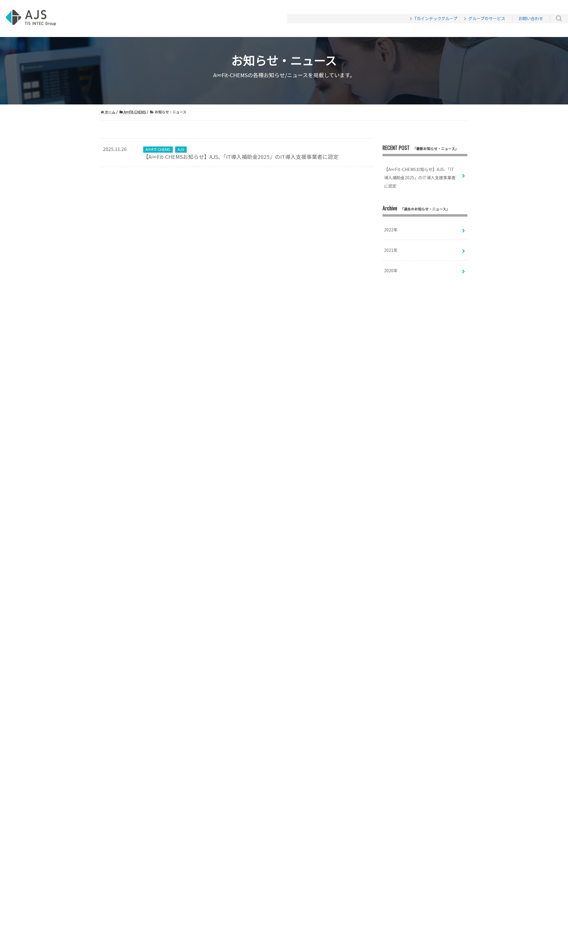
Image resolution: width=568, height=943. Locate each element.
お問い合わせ (530, 18)
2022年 (391, 230)
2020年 (391, 270)
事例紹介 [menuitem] (112, 18)
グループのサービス (486, 18)
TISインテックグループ (435, 18)
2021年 (391, 250)
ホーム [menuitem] (85, 18)
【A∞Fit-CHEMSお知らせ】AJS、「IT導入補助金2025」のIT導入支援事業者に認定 (240, 153)
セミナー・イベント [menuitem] (207, 18)
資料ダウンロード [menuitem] (153, 18)
